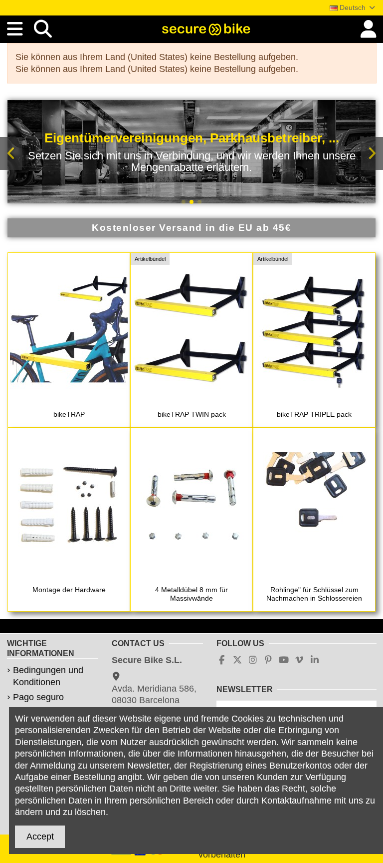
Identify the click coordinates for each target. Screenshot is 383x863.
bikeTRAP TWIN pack (192, 414)
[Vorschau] (68, 401)
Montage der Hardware (69, 590)
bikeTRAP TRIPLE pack (314, 414)
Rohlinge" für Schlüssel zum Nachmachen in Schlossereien (314, 594)
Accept (40, 837)
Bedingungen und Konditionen (48, 676)
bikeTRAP (69, 414)
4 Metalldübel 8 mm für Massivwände (191, 594)
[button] (184, 202)
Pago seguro (38, 697)
